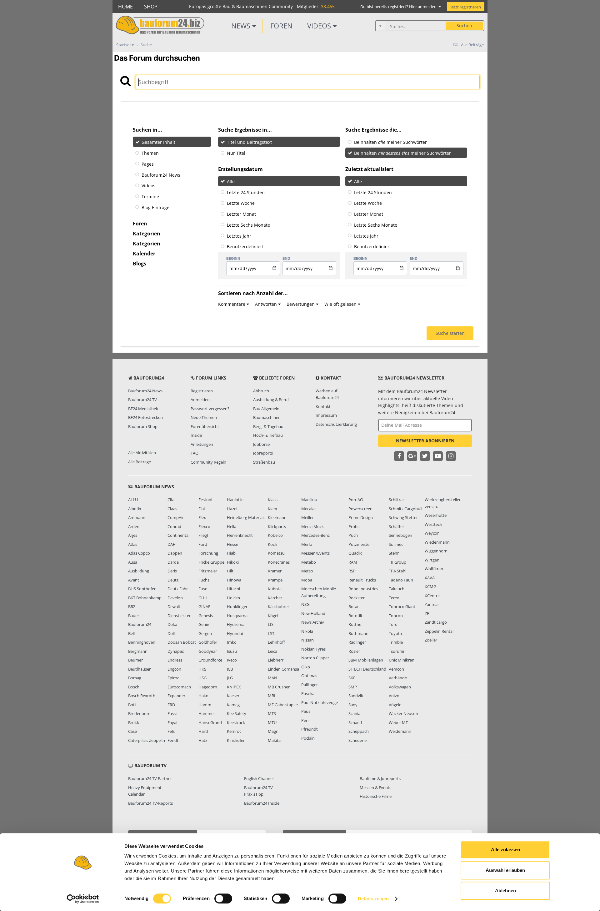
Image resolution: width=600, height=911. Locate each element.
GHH (203, 598)
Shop (151, 6)
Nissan (307, 640)
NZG (305, 604)
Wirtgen (432, 560)
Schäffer (396, 526)
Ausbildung (138, 571)
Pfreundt (309, 729)
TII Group (397, 562)
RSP (352, 571)
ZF (427, 613)
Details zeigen (373, 898)
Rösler (354, 651)
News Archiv (312, 622)
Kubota (275, 588)
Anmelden (200, 399)
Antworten (266, 304)
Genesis (205, 615)
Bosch (133, 687)
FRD (171, 704)
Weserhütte (436, 515)
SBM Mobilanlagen (365, 660)
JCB (230, 669)
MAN (272, 678)
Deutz (173, 580)
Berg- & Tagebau (268, 426)
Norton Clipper (315, 658)
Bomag (134, 678)
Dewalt (174, 606)
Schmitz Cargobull (405, 508)
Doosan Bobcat (182, 642)
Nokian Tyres (313, 649)
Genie (203, 624)
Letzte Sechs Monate (248, 225)
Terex (394, 598)
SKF (351, 678)
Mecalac (308, 508)
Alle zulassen (505, 849)
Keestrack (236, 722)
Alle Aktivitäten (142, 453)
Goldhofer (207, 642)
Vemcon (396, 669)
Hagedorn (207, 687)
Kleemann (277, 517)
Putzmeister (359, 544)
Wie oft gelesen (341, 304)
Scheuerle (357, 740)
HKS (202, 669)
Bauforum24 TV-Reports (150, 803)
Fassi (172, 713)
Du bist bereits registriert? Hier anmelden (399, 6)
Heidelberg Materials (246, 517)
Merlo (306, 544)
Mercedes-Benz (315, 535)
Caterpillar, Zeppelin (146, 740)
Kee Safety (236, 713)
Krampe (275, 580)
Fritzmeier (207, 571)
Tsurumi (396, 651)
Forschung (208, 553)
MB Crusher (279, 687)
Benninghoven (141, 642)
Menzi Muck (312, 526)
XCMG (430, 586)
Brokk (133, 722)
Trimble (396, 642)
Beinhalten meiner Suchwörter (390, 142)
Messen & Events (375, 787)
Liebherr (275, 660)
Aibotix (134, 508)
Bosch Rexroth (141, 695)
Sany (353, 704)
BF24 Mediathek (143, 408)
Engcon (174, 669)
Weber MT (398, 722)
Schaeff (355, 722)
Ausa (132, 562)
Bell (131, 633)
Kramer (275, 571)
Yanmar (432, 604)
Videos (320, 25)
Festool (205, 499)
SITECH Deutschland (367, 669)
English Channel (258, 778)
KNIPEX (234, 687)
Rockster (356, 598)
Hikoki (233, 562)
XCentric (432, 595)
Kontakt (323, 406)
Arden (133, 526)
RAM (352, 562)
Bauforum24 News (161, 175)
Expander (176, 695)
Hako (203, 695)
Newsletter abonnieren (425, 441)
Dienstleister (179, 615)
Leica (272, 651)
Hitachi (233, 588)
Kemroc (234, 731)
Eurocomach (179, 687)
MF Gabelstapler (283, 704)
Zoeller (431, 640)
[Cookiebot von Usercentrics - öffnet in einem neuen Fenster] (83, 898)
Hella (231, 526)
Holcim (233, 598)
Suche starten (450, 333)
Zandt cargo (436, 622)
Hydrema (235, 624)
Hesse (232, 544)
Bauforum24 (139, 624)
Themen (150, 153)
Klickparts (277, 526)
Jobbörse (261, 444)
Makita (274, 740)
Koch (272, 544)
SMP (352, 687)
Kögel (273, 615)
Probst (354, 526)
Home (125, 6)
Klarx (272, 508)
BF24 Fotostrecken (145, 417)
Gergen (205, 633)
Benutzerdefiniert (245, 246)
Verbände (398, 678)
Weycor (432, 533)
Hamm (204, 704)
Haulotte (235, 499)
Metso (307, 571)
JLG (230, 678)
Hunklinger (237, 606)
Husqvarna (237, 615)
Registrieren (202, 391)
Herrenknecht (240, 535)
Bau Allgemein (266, 408)
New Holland (313, 613)
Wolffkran (434, 568)
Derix (172, 571)
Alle (231, 181)
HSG (202, 678)
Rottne (354, 624)
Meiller (307, 517)
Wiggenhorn (436, 551)
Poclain (308, 738)
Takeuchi (397, 588)
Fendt (173, 740)
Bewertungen (301, 304)
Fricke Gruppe (211, 562)
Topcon (396, 615)
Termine (150, 196)
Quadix (355, 553)
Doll (171, 633)
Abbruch (261, 391)
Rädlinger (357, 642)
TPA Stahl (397, 571)
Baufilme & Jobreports (380, 778)
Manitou (309, 499)
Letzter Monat (241, 214)
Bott (132, 704)
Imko (232, 642)
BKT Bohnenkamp (145, 598)
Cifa (171, 499)
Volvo (394, 695)
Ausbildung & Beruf (271, 399)
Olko (305, 667)
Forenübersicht (205, 426)
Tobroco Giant (402, 606)
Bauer (133, 615)
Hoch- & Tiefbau (268, 435)
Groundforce (210, 660)
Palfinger (309, 684)
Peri (304, 720)
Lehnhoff (276, 642)
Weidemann (400, 731)
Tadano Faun (401, 580)
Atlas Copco (139, 553)
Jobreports (263, 453)
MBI (271, 695)
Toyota (395, 633)
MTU (272, 722)
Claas (172, 508)
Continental (178, 535)
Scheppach (358, 731)
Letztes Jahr (239, 236)
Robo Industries (363, 588)
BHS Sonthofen (142, 588)
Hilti (230, 571)
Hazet (232, 508)
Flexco (204, 526)
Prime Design (360, 517)
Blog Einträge (155, 207)
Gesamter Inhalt (158, 142)
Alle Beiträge (139, 462)
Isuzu (232, 651)
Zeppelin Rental (439, 631)
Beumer (135, 660)
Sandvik (355, 695)
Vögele (395, 704)
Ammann (136, 517)
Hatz (202, 740)
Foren (281, 25)
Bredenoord (139, 713)
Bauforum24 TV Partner (150, 778)
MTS (272, 713)
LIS (270, 624)
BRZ (131, 606)
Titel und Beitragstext (249, 142)
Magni (273, 731)
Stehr (394, 553)
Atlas (132, 544)
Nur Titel (236, 153)
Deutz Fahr (178, 588)
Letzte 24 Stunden (246, 192)
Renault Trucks (362, 580)
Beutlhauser (139, 669)
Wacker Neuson (403, 713)
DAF (171, 544)
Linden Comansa (283, 669)
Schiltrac (396, 499)
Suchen (464, 25)
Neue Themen (204, 417)
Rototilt (355, 615)
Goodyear (207, 651)
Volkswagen (400, 687)
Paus (305, 711)
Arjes (132, 535)
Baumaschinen (267, 417)
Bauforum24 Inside (261, 803)
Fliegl (203, 535)
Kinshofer (236, 740)
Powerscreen (360, 508)
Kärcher (275, 598)
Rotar (353, 606)
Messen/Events (315, 553)
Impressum (326, 415)
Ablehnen (505, 890)
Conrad (174, 526)
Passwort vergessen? (210, 408)
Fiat (201, 508)
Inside (196, 435)
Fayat (173, 722)
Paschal (308, 693)
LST (271, 633)
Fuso (203, 588)
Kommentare (232, 304)
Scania (354, 713)
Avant (133, 580)
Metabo (308, 562)
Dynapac (176, 651)
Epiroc (173, 678)
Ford (202, 544)
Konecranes (279, 562)
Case (132, 731)
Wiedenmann (437, 542)
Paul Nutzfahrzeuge (319, 702)
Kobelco (275, 535)
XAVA (430, 578)
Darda (173, 562)
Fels (171, 731)
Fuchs (203, 580)
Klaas (273, 499)
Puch (353, 535)
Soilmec (396, 544)
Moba (306, 580)
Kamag (233, 704)
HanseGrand (210, 722)
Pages (148, 164)
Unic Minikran (401, 660)
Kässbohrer (278, 606)
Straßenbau (264, 462)
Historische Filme (376, 796)
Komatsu (276, 553)
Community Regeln (208, 462)
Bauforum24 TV (142, 399)
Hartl (203, 731)
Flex (202, 517)
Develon (175, 598)
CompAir (176, 517)
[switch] (223, 898)
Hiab (231, 553)
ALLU (133, 499)
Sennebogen (400, 535)
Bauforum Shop (143, 426)
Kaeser (233, 695)
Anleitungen (202, 444)
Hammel (206, 713)
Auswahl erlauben (505, 870)
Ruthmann (358, 633)
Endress (175, 660)
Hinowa (234, 580)
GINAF (204, 606)
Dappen (175, 553)
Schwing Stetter (403, 517)
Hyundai (235, 633)
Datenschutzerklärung (336, 424)
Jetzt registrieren (466, 7)
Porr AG (355, 499)
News (241, 25)
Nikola (307, 631)
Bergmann (138, 651)
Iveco (232, 660)
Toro (393, 624)
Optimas (309, 675)
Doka (172, 624)
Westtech (433, 524)
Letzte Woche (241, 203)
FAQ (194, 453)
